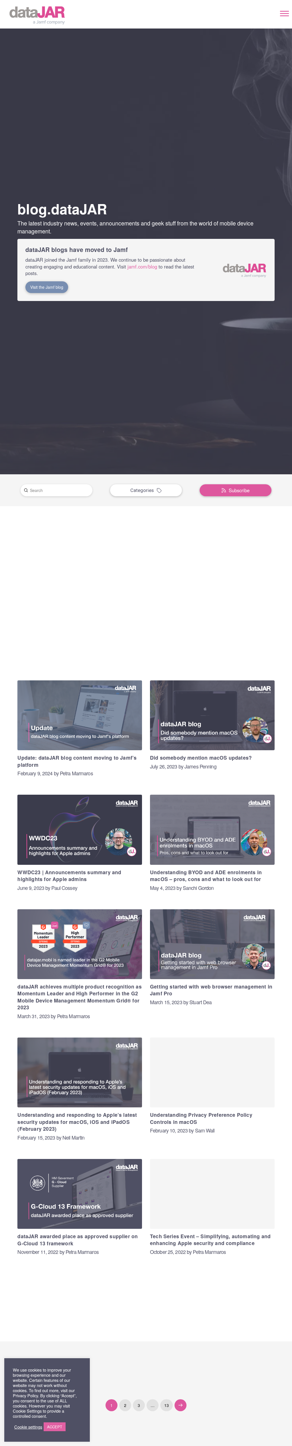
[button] (284, 13)
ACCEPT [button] (54, 1426)
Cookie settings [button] (28, 1426)
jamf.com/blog (142, 266)
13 (166, 1405)
